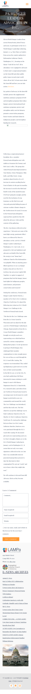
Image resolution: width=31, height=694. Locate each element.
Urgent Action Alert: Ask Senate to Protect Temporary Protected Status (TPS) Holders (14, 591)
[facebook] (11, 685)
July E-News (6, 606)
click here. (11, 86)
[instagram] (20, 685)
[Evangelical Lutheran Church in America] (11, 565)
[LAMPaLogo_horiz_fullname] (12, 548)
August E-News (7, 578)
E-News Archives (15, 572)
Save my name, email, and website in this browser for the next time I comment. (15, 531)
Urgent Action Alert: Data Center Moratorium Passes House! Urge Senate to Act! (15, 613)
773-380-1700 (11, 561)
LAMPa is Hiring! (8, 597)
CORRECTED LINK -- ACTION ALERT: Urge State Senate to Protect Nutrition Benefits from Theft (14, 622)
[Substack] (15, 685)
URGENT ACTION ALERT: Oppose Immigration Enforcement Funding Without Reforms (13, 638)
